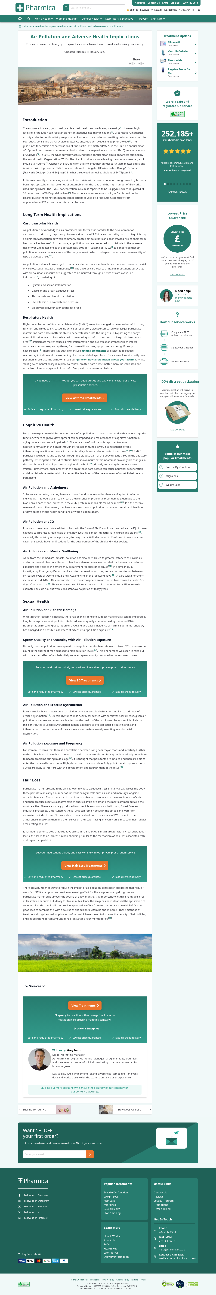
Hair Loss (109, 1200)
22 (113, 575)
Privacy (108, 1280)
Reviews (159, 1196)
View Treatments (83, 1005)
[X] (134, 63)
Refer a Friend (162, 1209)
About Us (109, 1240)
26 (122, 767)
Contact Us (160, 1192)
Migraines (110, 1205)
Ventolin (56, 380)
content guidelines (87, 1091)
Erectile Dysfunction (116, 1192)
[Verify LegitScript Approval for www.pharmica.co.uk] (180, 1284)
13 (30, 341)
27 (49, 839)
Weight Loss (111, 1196)
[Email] (143, 63)
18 (91, 463)
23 (112, 629)
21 (110, 566)
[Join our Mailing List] (90, 1154)
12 (36, 276)
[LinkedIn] (139, 63)
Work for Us (111, 1252)
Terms (79, 1280)
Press (143, 1280)
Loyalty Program (164, 1200)
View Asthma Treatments (83, 398)
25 (48, 715)
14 (40, 350)
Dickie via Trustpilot (86, 1028)
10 (50, 255)
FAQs (107, 1244)
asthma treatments (93, 350)
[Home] (20, 26)
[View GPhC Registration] (177, 114)
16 (127, 450)
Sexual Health (112, 1209)
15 (66, 441)
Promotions (161, 1205)
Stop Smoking (112, 1213)
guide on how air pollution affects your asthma (106, 359)
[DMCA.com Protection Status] (192, 1284)
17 (131, 450)
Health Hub (110, 1248)
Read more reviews (177, 192)
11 (72, 267)
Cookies (122, 1280)
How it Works (112, 1236)
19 (122, 502)
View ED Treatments (84, 680)
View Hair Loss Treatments (84, 865)
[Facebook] (130, 63)
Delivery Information (116, 1257)
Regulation (94, 1280)
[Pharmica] (49, 1180)
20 (140, 532)
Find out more (177, 274)
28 (70, 758)
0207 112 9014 (190, 2)
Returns (134, 1280)
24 (95, 650)
